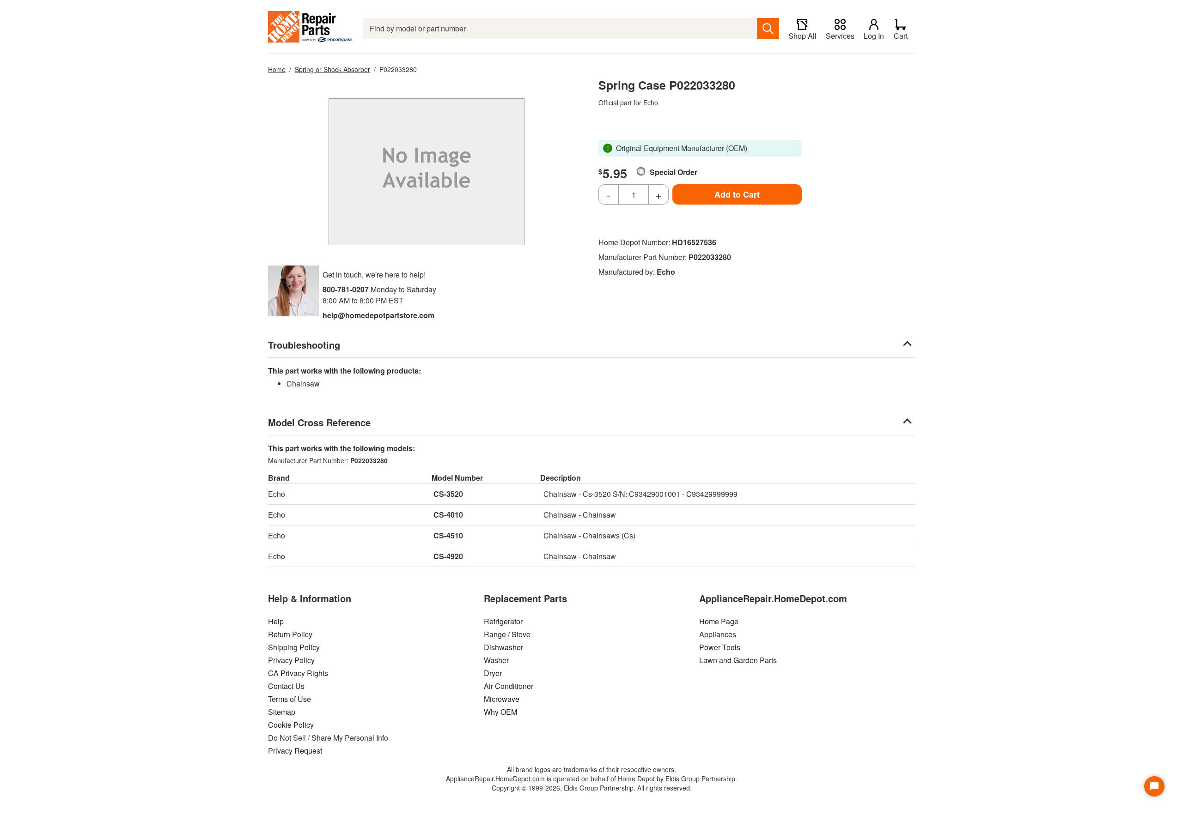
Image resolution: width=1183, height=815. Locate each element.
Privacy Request (295, 750)
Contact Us (286, 686)
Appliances (717, 634)
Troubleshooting (304, 344)
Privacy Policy (291, 660)
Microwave (501, 699)
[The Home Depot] (311, 28)
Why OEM (500, 711)
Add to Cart (737, 194)
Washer (496, 660)
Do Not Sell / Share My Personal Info (328, 737)
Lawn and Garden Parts (738, 660)
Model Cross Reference (319, 422)
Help (276, 621)
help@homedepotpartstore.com (378, 315)
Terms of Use (289, 699)
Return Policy (290, 634)
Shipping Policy (294, 647)
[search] (768, 28)
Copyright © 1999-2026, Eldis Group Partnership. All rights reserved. (592, 787)
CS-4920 (448, 556)
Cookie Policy (291, 724)
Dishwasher (503, 647)
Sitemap (281, 711)
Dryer (493, 673)
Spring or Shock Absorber (332, 69)
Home (277, 69)
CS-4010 (448, 514)
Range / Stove (507, 634)
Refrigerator (503, 621)
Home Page (718, 621)
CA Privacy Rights (298, 673)
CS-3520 (448, 494)
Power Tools (719, 647)
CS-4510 (448, 535)
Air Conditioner (508, 686)
